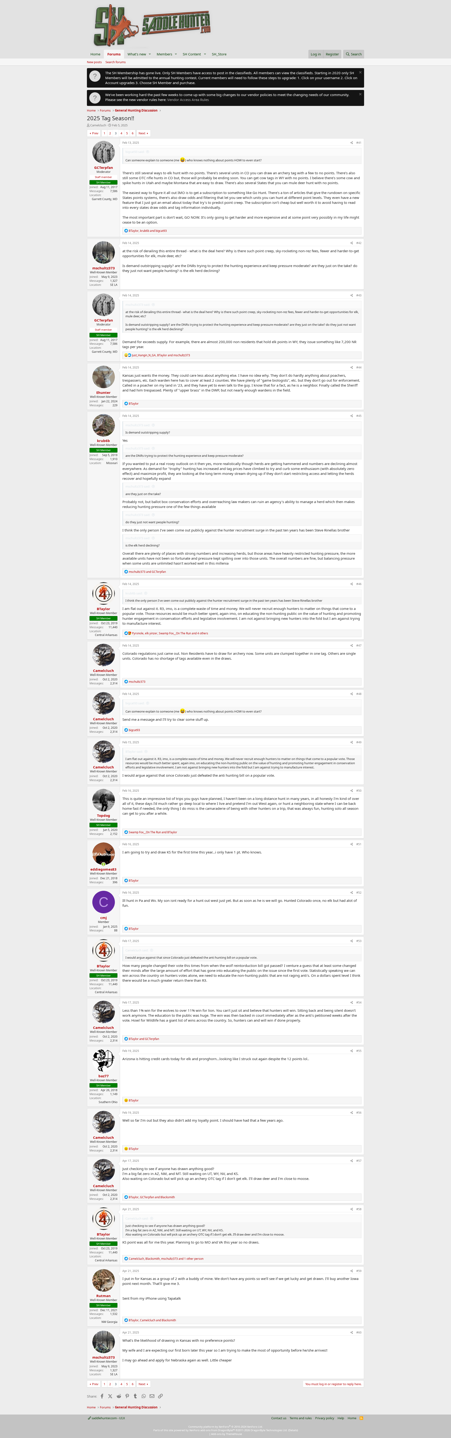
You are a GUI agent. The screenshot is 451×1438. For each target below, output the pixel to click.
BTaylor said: (134, 751)
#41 (359, 143)
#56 (359, 1113)
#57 (359, 1161)
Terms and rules (301, 1418)
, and (148, 231)
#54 (359, 1002)
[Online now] (103, 864)
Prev (95, 133)
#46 (359, 584)
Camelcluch (98, 125)
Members (164, 54)
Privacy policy (324, 1418)
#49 (359, 742)
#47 (359, 645)
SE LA (113, 285)
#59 (359, 1271)
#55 (359, 1051)
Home (95, 54)
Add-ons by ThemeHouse (226, 1434)
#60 (359, 1332)
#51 (359, 844)
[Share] (352, 143)
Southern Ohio (108, 1102)
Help (341, 1418)
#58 (359, 1209)
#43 (359, 295)
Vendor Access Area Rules (188, 99)
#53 (359, 941)
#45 (359, 416)
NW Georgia (109, 1322)
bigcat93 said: (134, 152)
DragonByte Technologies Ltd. (269, 1430)
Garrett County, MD (104, 199)
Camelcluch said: (136, 950)
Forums (114, 54)
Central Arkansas (106, 635)
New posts (94, 62)
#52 (359, 893)
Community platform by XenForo (225, 1426)
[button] (150, 54)
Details (293, 1430)
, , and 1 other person (166, 1259)
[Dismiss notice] (360, 72)
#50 (359, 791)
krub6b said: (134, 593)
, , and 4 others (170, 633)
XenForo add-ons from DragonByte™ (212, 1430)
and (147, 572)
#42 (359, 243)
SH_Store (219, 54)
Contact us (278, 1418)
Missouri (111, 463)
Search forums (115, 62)
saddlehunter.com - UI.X (108, 1418)
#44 (359, 367)
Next (142, 133)
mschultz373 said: (137, 304)
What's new (137, 54)
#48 (359, 694)
